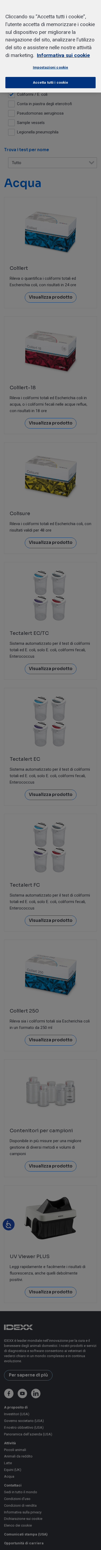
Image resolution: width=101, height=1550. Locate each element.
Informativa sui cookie (63, 55)
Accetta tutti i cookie (50, 82)
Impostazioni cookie (50, 67)
